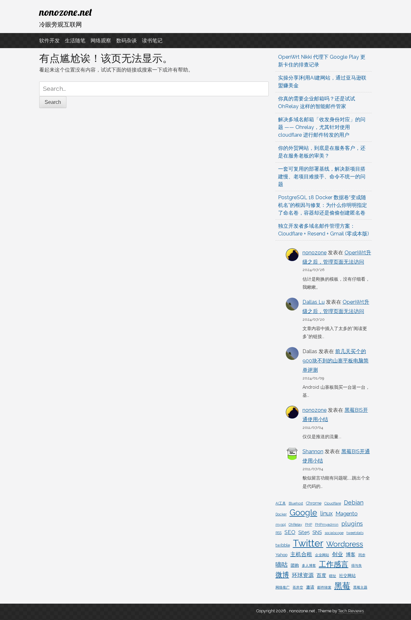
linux (326, 513)
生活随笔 (75, 41)
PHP (308, 524)
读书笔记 (152, 41)
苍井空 (298, 587)
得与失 (356, 565)
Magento (347, 513)
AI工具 (280, 503)
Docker (281, 514)
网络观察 (101, 41)
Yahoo (281, 554)
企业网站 (322, 555)
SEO (289, 532)
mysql (280, 524)
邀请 (310, 587)
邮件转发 (324, 587)
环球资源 (303, 575)
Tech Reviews (351, 610)
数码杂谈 (126, 41)
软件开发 (49, 41)
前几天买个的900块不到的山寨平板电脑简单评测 (335, 360)
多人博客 (309, 565)
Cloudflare (332, 503)
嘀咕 (281, 564)
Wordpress (344, 544)
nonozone (314, 253)
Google (303, 512)
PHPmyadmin (326, 524)
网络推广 (282, 587)
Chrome (313, 503)
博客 (350, 554)
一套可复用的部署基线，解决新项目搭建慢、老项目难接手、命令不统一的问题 (321, 176)
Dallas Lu (313, 302)
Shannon (312, 451)
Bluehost (296, 503)
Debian (353, 502)
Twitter (308, 543)
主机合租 (301, 554)
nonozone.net (65, 11)
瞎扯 (332, 576)
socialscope (334, 533)
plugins (352, 523)
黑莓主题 (360, 587)
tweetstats (354, 533)
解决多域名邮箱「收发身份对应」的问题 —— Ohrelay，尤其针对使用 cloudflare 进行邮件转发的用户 (321, 127)
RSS (278, 533)
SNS (317, 532)
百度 (321, 575)
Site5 (304, 532)
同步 (361, 555)
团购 (295, 565)
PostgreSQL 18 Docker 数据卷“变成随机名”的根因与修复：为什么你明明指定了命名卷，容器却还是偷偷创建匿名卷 (322, 205)
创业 (337, 554)
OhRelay (295, 524)
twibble (282, 545)
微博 (282, 575)
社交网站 (347, 575)
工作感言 (333, 564)
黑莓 (342, 585)
